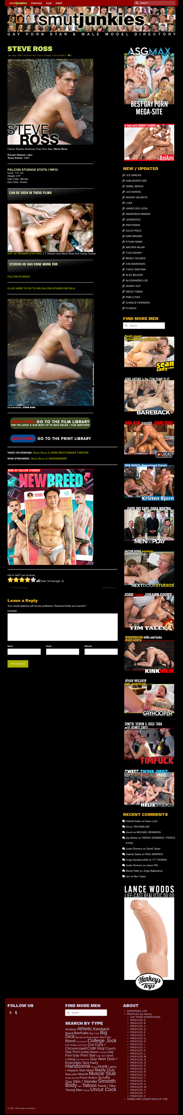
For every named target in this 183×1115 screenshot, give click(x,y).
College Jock (102, 1040)
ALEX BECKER (134, 275)
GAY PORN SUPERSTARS (145, 1017)
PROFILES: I (137, 1044)
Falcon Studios (59, 55)
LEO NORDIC (133, 191)
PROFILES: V (138, 1083)
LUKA (129, 202)
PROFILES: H (138, 1041)
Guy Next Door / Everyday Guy (91, 1061)
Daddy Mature (89, 1052)
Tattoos (89, 1085)
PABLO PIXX (133, 297)
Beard (69, 1033)
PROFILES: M (138, 1056)
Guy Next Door (82, 1059)
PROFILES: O (138, 1062)
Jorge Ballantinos (153, 870)
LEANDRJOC (133, 219)
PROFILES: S (138, 1074)
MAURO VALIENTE (137, 197)
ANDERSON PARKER (138, 214)
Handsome (77, 1066)
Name (11, 646)
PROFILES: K (138, 1050)
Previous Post (19, 587)
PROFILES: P (138, 1065)
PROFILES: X (138, 1090)
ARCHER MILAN (135, 247)
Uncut (86, 1090)
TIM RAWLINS (141, 826)
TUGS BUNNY (134, 252)
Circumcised (81, 1041)
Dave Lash (151, 821)
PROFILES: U (138, 1080)
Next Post (108, 587)
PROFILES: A (137, 1020)
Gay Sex (100, 1055)
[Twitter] (10, 1012)
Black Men (105, 1037)
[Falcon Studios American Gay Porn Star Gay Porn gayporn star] (50, 424)
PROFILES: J (137, 1047)
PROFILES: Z (138, 1096)
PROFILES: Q (138, 1068)
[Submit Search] (136, 3)
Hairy (94, 1063)
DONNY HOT (133, 286)
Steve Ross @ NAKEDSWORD (49, 458)
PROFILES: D (138, 1029)
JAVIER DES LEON (136, 208)
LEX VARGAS (133, 175)
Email (49, 646)
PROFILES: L (137, 1053)
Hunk (103, 1066)
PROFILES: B (138, 1023)
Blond (70, 1041)
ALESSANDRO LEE (137, 280)
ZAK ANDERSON (135, 263)
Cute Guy (96, 1048)
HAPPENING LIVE (137, 1011)
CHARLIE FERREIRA (138, 302)
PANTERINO (133, 225)
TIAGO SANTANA (136, 269)
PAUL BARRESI (154, 854)
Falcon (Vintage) (44, 55)
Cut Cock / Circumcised (85, 1046)
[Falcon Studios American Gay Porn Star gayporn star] (50, 438)
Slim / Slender (85, 1081)
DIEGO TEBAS (134, 291)
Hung (94, 1067)
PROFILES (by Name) (139, 1014)
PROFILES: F (138, 1035)
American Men (30, 55)
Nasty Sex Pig (72, 1078)
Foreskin (103, 1052)
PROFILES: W (138, 1087)
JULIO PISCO (133, 230)
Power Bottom (88, 1077)
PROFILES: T (138, 1077)
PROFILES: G (138, 1038)
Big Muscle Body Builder (87, 1037)
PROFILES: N (138, 1059)
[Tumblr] (16, 1012)
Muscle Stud (102, 1073)
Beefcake (81, 1033)
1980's (20, 55)
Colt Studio (71, 1045)
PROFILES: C (138, 1026)
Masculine (71, 1074)
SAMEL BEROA (134, 186)
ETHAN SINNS (134, 241)
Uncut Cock (103, 1089)
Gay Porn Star (84, 1055)
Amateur (70, 1029)
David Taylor (153, 848)
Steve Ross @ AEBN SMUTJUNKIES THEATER (60, 452)
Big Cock (94, 1033)
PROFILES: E (138, 1032)
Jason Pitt (152, 865)
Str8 (79, 1086)
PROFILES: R (138, 1071)
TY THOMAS (159, 859)
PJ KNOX (131, 308)
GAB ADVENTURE (136, 180)
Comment (13, 611)
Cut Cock (82, 1045)
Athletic (84, 1028)
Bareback (101, 1029)
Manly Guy (105, 1070)
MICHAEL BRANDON (149, 832)
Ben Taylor (140, 876)
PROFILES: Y (138, 1093)
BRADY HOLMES (135, 258)
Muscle (83, 1074)
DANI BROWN (134, 236)
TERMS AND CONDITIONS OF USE (147, 1099)
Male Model (86, 1070)
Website (88, 646)
